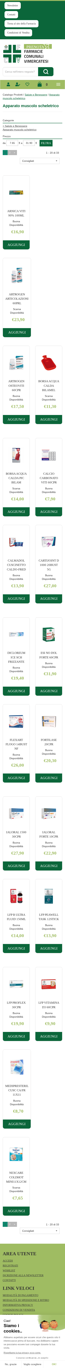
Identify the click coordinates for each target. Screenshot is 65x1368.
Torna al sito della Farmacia (21, 23)
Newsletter (12, 5)
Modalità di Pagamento (20, 1295)
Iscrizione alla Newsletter (23, 1275)
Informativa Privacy (18, 1305)
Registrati (10, 1265)
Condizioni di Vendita (18, 32)
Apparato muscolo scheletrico (19, 129)
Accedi (8, 1260)
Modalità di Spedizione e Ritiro (26, 1300)
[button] (40, 161)
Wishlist (9, 1270)
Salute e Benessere (36, 94)
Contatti (11, 14)
